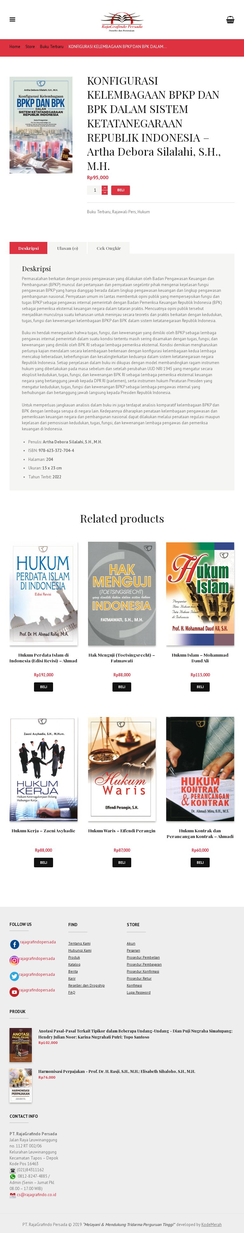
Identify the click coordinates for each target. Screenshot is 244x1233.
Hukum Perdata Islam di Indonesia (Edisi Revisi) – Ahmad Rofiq (43, 660)
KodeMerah (211, 1224)
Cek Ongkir (109, 248)
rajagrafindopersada (38, 942)
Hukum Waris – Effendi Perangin (121, 830)
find (73, 924)
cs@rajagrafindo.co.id (36, 1194)
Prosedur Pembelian (143, 957)
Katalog (74, 964)
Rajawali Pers (124, 212)
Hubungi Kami (80, 950)
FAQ (71, 992)
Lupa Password (139, 992)
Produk (74, 957)
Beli (120, 189)
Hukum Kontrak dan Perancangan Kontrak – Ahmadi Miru (200, 836)
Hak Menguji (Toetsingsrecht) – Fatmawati (122, 657)
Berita (73, 971)
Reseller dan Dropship (86, 985)
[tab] (28, 248)
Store (30, 46)
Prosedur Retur (139, 978)
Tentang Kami (79, 943)
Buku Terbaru (52, 46)
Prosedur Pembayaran (144, 964)
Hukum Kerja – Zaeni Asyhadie (43, 830)
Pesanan (133, 950)
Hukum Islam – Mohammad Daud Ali (200, 657)
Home (15, 46)
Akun (131, 943)
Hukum (144, 212)
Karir (72, 978)
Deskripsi (28, 248)
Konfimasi (134, 985)
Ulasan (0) (67, 248)
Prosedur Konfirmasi (143, 971)
